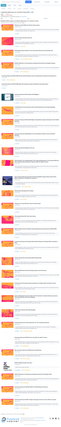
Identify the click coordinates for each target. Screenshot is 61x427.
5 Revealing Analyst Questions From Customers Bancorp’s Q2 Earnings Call (33, 50)
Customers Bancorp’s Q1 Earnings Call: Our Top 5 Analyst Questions (31, 322)
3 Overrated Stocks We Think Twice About (25, 216)
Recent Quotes (37, 1)
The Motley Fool (18, 186)
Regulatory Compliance (27, 186)
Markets (3, 5)
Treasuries (32, 8)
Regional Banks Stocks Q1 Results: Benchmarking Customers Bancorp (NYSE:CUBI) (35, 228)
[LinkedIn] (56, 420)
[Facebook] (53, 420)
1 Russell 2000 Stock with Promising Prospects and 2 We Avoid (30, 270)
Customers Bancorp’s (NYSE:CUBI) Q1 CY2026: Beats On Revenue (31, 387)
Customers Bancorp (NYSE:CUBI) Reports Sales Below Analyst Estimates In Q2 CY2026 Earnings (36, 120)
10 (20, 22)
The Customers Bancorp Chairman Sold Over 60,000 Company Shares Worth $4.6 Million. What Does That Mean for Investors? (35, 177)
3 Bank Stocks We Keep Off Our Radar (23, 190)
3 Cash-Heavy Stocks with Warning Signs (24, 309)
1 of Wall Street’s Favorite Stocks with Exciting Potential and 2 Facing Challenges (34, 107)
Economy (24, 46)
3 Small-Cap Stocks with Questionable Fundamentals (27, 257)
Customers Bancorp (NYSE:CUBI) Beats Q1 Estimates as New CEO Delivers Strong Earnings (25, 84)
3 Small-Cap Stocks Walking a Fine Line (24, 147)
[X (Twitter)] (50, 420)
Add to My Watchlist (23, 16)
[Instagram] (58, 420)
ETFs (15, 5)
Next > (23, 22)
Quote (11, 18)
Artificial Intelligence (26, 71)
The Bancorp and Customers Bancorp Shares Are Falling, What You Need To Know (35, 283)
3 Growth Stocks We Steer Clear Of (23, 37)
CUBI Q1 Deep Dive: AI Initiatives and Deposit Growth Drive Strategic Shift (33, 374)
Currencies (19, 8)
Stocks (9, 5)
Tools (20, 5)
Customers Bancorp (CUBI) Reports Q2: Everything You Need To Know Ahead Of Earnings (34, 134)
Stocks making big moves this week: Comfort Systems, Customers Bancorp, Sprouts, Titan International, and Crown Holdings (36, 296)
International (25, 8)
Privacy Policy (37, 420)
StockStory (17, 33)
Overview (9, 8)
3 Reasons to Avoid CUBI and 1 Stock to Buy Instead (27, 203)
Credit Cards (25, 199)
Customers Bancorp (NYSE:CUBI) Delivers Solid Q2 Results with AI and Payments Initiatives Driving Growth (29, 75)
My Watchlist (47, 1)
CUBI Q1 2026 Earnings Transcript (23, 362)
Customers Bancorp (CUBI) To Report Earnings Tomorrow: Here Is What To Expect (35, 399)
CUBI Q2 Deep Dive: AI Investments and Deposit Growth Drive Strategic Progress (34, 63)
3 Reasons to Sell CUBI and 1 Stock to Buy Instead (26, 25)
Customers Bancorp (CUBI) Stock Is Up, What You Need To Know (30, 337)
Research (46, 18)
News (14, 8)
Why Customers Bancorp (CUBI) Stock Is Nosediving (27, 350)
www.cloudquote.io (40, 417)
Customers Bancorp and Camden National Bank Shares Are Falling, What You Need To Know (36, 242)
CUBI (31, 12)
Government (28, 358)
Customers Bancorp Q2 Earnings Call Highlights (27, 94)
